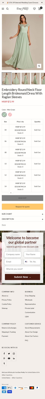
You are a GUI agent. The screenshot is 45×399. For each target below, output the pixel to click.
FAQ (26, 340)
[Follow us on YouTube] (9, 358)
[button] (40, 17)
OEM (27, 317)
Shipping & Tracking (9, 332)
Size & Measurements (32, 328)
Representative (30, 304)
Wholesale (28, 300)
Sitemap (5, 308)
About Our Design (31, 332)
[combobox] (26, 262)
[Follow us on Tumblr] (4, 363)
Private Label (29, 308)
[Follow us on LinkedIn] (13, 358)
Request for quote (23, 207)
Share (4, 225)
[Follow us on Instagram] (13, 353)
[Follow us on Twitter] (9, 353)
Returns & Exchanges (9, 328)
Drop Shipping (30, 296)
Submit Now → (22, 277)
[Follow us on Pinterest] (4, 358)
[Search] (7, 9)
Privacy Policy (7, 300)
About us (5, 296)
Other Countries (17, 378)
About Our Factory (31, 336)
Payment (5, 336)
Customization (30, 312)
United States (6, 378)
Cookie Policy (6, 304)
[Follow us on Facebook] (4, 353)
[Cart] (39, 9)
